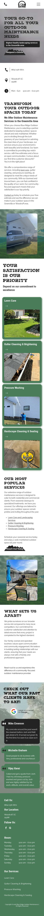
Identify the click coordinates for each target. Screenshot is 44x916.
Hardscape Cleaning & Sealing (21, 431)
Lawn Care (10, 301)
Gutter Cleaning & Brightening (20, 344)
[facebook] (6, 828)
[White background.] (5, 5)
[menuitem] (22, 878)
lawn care (25, 170)
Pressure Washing (14, 388)
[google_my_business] (10, 828)
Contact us (9, 195)
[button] (38, 4)
